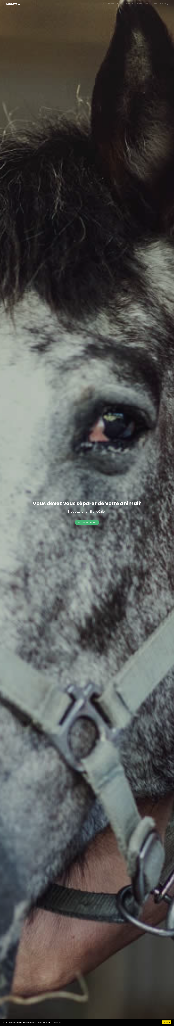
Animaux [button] (110, 4)
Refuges (139, 4)
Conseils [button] (148, 4)
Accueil (101, 4)
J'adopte (120, 4)
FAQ (155, 4)
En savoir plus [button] (56, 1022)
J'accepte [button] (166, 1022)
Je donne (129, 4)
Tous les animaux (87, 522)
